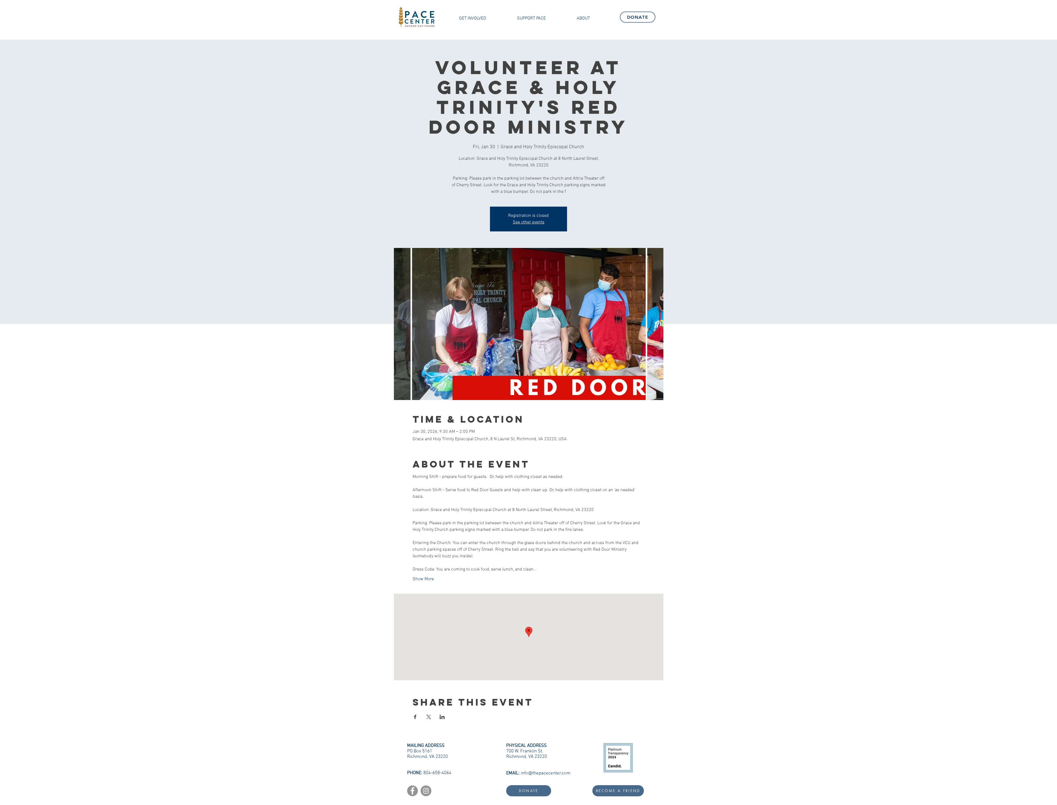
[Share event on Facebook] (415, 717)
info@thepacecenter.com (545, 773)
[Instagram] (426, 790)
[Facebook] (412, 790)
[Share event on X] (428, 717)
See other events (528, 222)
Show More (423, 579)
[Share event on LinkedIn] (442, 717)
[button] (473, 18)
